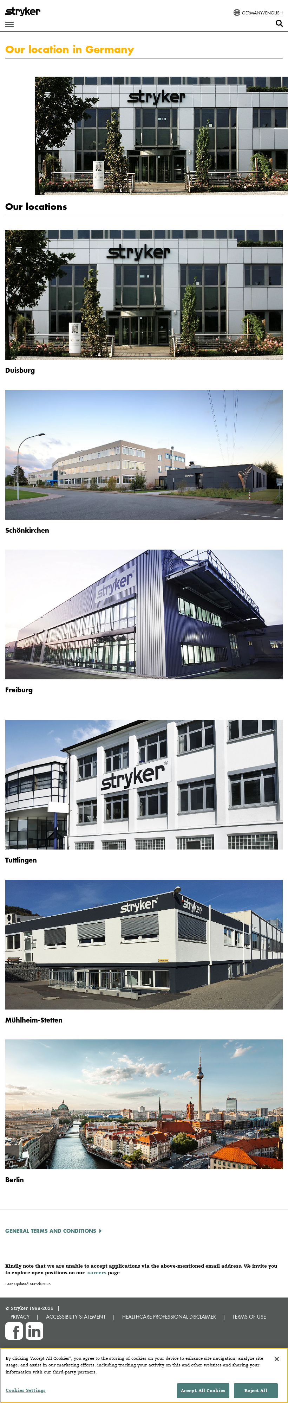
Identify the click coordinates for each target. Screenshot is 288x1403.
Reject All (255, 1390)
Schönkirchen (27, 530)
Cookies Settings (26, 1390)
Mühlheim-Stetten (34, 1020)
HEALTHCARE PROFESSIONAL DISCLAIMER (169, 1316)
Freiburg (19, 689)
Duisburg (20, 370)
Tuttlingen (21, 860)
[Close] (276, 1359)
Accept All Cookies (203, 1390)
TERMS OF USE (249, 1316)
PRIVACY (20, 1316)
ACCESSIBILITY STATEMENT (76, 1316)
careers (96, 1272)
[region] (144, 1375)
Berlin (14, 1179)
